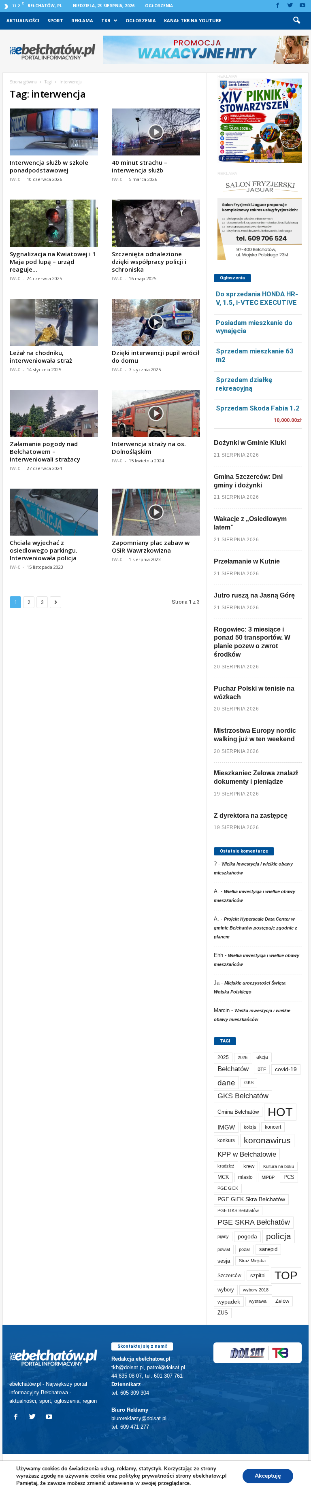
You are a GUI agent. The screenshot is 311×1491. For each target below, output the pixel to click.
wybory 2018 (255, 1289)
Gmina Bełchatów (238, 1112)
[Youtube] (302, 6)
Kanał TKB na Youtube (192, 20)
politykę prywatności (146, 1476)
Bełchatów (233, 1069)
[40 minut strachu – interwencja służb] (156, 131)
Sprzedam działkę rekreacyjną (244, 384)
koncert (273, 1127)
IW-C (15, 179)
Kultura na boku (278, 1166)
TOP (286, 1275)
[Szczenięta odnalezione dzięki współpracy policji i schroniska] (156, 223)
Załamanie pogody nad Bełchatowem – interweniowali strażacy (45, 451)
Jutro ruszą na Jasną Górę (254, 595)
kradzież (225, 1165)
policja (278, 1236)
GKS (248, 1082)
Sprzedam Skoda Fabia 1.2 (258, 408)
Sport (55, 20)
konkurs (226, 1140)
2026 (242, 1057)
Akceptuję (268, 1476)
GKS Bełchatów (242, 1096)
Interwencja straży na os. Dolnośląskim (149, 447)
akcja (262, 1057)
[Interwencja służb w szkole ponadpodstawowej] (54, 131)
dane (226, 1082)
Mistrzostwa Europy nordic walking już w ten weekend (255, 734)
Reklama (82, 20)
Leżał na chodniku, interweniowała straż (41, 356)
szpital (258, 1275)
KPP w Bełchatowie (246, 1154)
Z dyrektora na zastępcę (251, 815)
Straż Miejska (252, 1260)
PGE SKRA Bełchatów (253, 1222)
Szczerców (229, 1275)
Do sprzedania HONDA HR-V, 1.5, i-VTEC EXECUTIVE (257, 298)
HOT (280, 1112)
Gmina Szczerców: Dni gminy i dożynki (248, 481)
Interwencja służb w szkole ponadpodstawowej (49, 166)
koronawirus (267, 1140)
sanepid (268, 1249)
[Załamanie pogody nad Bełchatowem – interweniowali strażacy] (54, 413)
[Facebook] (277, 6)
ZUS (222, 1313)
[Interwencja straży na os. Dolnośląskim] (156, 413)
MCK (223, 1177)
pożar (244, 1249)
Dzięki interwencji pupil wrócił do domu (155, 356)
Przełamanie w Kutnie (247, 561)
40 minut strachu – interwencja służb (139, 166)
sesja (223, 1261)
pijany (223, 1236)
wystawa (257, 1301)
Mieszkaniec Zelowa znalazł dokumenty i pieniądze (256, 777)
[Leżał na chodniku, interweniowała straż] (54, 322)
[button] (296, 21)
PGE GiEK (227, 1188)
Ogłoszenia (159, 6)
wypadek (228, 1301)
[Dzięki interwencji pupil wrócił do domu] (156, 322)
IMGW (226, 1127)
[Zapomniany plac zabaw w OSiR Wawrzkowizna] (156, 512)
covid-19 (286, 1069)
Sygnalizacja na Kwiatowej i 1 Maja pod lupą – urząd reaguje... (53, 261)
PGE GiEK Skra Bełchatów (251, 1199)
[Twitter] (290, 6)
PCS (288, 1177)
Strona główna (23, 82)
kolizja (250, 1127)
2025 (223, 1057)
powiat (223, 1249)
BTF (262, 1069)
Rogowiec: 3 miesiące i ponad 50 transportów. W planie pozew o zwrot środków (252, 642)
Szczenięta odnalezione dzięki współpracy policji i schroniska (149, 261)
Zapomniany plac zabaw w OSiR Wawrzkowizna (151, 546)
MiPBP (268, 1177)
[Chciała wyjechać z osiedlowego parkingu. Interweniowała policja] (54, 512)
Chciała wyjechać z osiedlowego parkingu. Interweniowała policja (43, 550)
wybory (225, 1290)
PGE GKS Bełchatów (238, 1210)
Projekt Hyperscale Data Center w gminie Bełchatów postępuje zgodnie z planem (255, 928)
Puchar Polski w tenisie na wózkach (254, 692)
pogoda (247, 1237)
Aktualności (22, 20)
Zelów (282, 1301)
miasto (245, 1177)
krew (248, 1166)
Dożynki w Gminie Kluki (250, 442)
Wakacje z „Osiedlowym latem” (250, 523)
